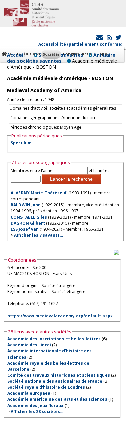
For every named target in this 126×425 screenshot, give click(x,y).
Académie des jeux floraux (35, 405)
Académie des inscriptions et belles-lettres (54, 339)
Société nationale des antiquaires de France (54, 381)
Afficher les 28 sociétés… (37, 411)
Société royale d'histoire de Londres (46, 387)
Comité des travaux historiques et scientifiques (58, 375)
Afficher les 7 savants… (38, 235)
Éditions (32, 53)
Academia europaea (28, 393)
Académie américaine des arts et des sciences (57, 399)
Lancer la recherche (71, 179)
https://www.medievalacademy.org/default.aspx (60, 316)
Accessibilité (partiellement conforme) (80, 44)
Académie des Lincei (29, 345)
